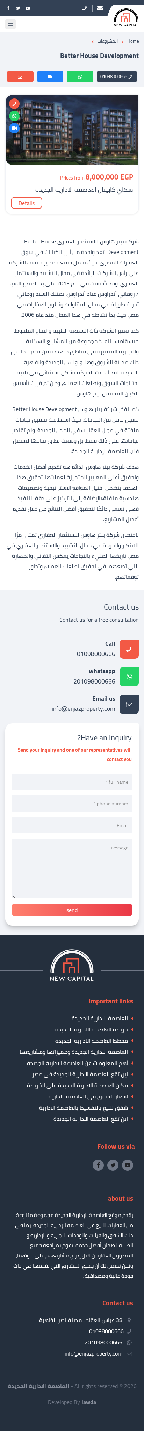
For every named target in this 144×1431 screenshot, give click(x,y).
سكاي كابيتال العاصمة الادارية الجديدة (84, 189)
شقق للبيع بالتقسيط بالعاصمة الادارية (83, 1107)
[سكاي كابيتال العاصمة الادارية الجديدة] (72, 163)
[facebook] (8, 8)
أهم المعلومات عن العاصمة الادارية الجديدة (77, 1063)
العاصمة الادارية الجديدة (100, 1018)
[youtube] (28, 8)
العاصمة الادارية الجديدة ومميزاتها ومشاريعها (74, 1051)
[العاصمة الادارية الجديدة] (72, 978)
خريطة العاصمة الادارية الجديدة (91, 1029)
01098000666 (113, 76)
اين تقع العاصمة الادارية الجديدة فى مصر (80, 1074)
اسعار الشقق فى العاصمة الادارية (88, 1096)
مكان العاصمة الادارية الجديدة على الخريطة (77, 1085)
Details (27, 203)
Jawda (88, 1402)
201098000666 (94, 676)
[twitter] (18, 8)
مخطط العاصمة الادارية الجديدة (91, 1040)
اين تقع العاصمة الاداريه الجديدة (90, 1119)
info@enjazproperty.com (83, 704)
